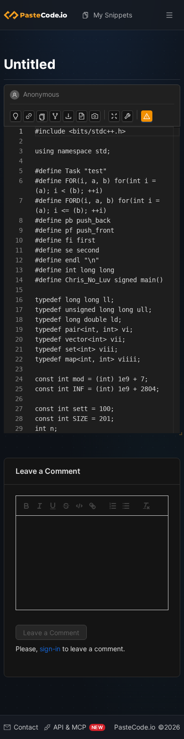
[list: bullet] (126, 506)
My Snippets (112, 15)
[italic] (39, 506)
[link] (92, 506)
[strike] (66, 506)
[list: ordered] (112, 506)
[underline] (52, 506)
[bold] (26, 506)
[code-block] (79, 506)
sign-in (50, 649)
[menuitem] (39, 15)
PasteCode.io (134, 727)
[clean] (146, 506)
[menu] (92, 15)
